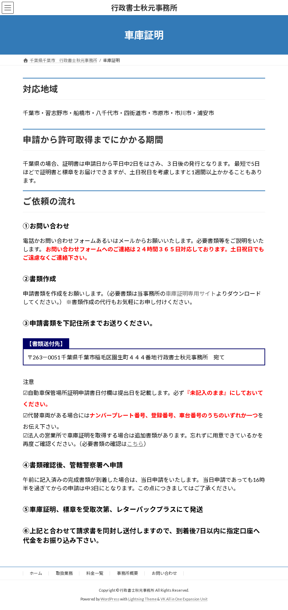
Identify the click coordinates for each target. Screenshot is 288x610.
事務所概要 (127, 573)
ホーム (36, 573)
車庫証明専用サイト (190, 293)
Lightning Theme (142, 599)
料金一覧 (94, 573)
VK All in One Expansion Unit (184, 599)
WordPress (109, 599)
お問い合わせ (164, 573)
